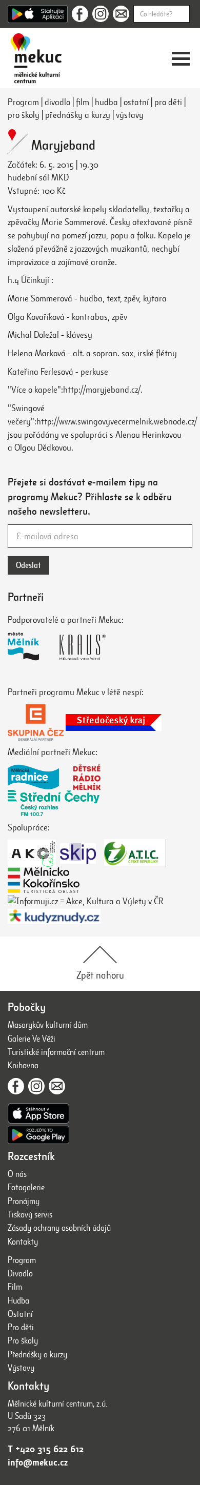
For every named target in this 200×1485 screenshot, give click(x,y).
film (82, 102)
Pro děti (21, 1327)
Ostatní (20, 1314)
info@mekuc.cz (38, 1462)
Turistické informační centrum (56, 1052)
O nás (17, 1174)
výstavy (130, 114)
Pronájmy (23, 1201)
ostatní (136, 102)
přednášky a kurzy (77, 114)
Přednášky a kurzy (37, 1354)
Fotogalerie (26, 1187)
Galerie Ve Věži (31, 1038)
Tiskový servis (30, 1214)
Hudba (18, 1300)
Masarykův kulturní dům (48, 1025)
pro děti (168, 102)
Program (23, 102)
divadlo (57, 102)
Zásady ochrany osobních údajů (59, 1228)
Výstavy (21, 1367)
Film (15, 1286)
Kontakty (23, 1241)
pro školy (23, 114)
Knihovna (23, 1065)
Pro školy (23, 1340)
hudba (106, 102)
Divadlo (20, 1273)
